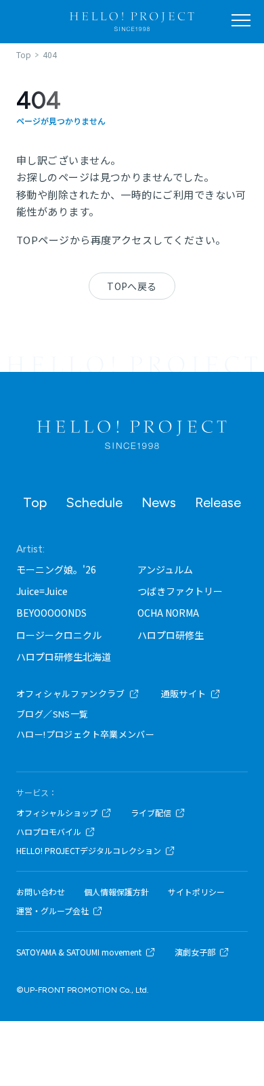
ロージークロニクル (59, 635)
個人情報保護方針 (116, 892)
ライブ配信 (151, 812)
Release (218, 502)
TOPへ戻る (132, 286)
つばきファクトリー (180, 591)
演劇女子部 (195, 952)
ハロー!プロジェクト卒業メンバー (85, 734)
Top (35, 502)
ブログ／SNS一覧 (52, 713)
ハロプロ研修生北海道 (63, 656)
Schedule (94, 502)
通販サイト (183, 693)
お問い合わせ (40, 892)
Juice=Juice (42, 591)
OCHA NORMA (168, 612)
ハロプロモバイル (48, 831)
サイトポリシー (196, 892)
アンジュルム (165, 569)
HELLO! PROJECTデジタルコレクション (88, 850)
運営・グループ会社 (52, 910)
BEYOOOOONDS (51, 612)
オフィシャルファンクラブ (70, 693)
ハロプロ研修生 (170, 635)
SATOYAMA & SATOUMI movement (78, 952)
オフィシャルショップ (56, 812)
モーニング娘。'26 (56, 569)
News (158, 502)
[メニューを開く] (241, 20)
